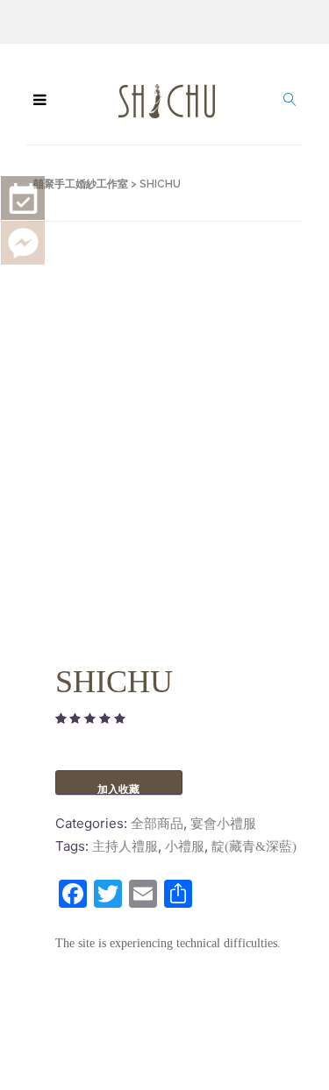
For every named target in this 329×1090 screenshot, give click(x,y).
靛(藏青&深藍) (254, 846)
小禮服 (184, 846)
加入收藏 (118, 789)
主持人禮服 (125, 846)
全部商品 (157, 824)
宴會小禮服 (223, 824)
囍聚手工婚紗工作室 (80, 184)
